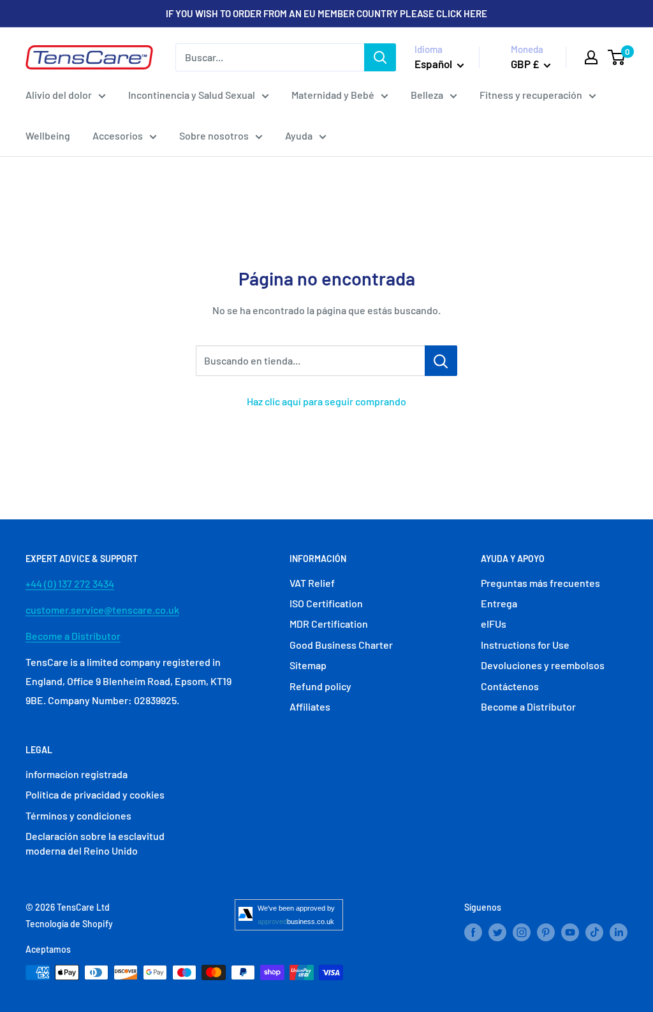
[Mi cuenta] (591, 57)
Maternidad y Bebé (332, 95)
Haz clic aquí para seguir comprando (326, 401)
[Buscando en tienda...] (441, 360)
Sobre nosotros (214, 135)
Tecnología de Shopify (69, 923)
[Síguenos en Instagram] (522, 932)
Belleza (427, 95)
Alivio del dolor (59, 95)
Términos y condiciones (78, 815)
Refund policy (320, 686)
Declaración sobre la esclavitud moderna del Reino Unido (95, 843)
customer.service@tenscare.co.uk (102, 610)
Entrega (499, 603)
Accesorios (117, 135)
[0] (617, 57)
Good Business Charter (341, 645)
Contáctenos (510, 686)
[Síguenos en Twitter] (497, 932)
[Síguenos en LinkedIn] (618, 932)
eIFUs (493, 624)
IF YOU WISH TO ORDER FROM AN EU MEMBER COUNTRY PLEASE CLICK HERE (326, 13)
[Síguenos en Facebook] (473, 932)
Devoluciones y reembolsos (543, 665)
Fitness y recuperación (531, 95)
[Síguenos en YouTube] (570, 932)
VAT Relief (312, 583)
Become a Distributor (73, 636)
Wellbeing (48, 135)
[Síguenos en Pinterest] (546, 932)
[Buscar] (380, 57)
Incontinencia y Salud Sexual (191, 95)
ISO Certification (326, 603)
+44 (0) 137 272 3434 (70, 583)
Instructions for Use (525, 645)
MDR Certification (329, 624)
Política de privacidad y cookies (95, 794)
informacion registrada (77, 774)
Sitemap (308, 665)
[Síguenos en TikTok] (594, 932)
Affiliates (310, 706)
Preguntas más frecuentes (540, 583)
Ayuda (298, 135)
